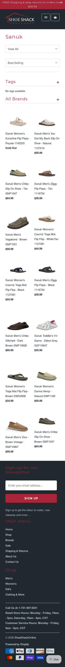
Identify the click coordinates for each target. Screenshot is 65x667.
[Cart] (55, 17)
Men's (9, 578)
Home (9, 529)
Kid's (8, 589)
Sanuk (14, 37)
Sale (8, 545)
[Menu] (46, 17)
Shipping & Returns (16, 551)
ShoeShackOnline (25, 637)
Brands (9, 540)
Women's (11, 583)
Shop (8, 534)
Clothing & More (14, 594)
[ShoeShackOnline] (19, 20)
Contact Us (12, 561)
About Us (10, 556)
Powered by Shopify (17, 644)
